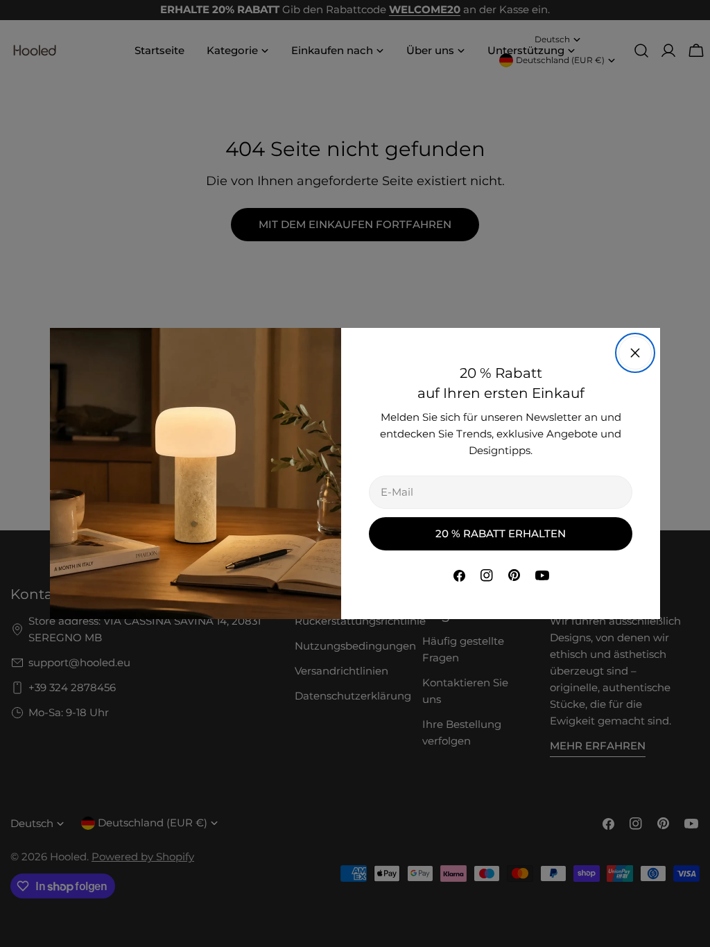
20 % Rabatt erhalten (500, 533)
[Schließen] (635, 353)
